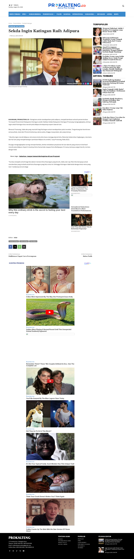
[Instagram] (13, 551)
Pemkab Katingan (27, 23)
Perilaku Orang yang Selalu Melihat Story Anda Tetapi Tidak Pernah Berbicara (113, 58)
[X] (15, 247)
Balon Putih (87, 256)
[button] (123, 6)
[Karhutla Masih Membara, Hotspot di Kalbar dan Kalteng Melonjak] (97, 102)
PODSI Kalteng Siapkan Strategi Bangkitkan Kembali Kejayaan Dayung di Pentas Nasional (114, 82)
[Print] (24, 247)
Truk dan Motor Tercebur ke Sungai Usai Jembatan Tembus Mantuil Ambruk (114, 119)
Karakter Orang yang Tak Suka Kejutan (113, 109)
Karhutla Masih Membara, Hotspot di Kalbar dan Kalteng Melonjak (113, 100)
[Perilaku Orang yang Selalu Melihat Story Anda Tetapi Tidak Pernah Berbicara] (97, 60)
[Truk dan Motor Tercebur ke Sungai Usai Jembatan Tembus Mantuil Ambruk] (97, 121)
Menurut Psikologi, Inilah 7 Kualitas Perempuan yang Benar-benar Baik (113, 30)
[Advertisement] (50, 103)
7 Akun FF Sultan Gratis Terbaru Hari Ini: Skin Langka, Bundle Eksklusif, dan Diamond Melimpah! (113, 68)
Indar (15, 237)
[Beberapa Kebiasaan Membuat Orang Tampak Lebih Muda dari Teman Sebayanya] (97, 41)
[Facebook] (10, 247)
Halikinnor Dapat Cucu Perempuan (22, 256)
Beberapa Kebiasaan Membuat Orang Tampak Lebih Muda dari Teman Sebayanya (112, 40)
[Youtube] (23, 551)
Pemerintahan (17, 23)
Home (10, 23)
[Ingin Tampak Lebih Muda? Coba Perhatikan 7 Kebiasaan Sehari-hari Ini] (97, 93)
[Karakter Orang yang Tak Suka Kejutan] (97, 111)
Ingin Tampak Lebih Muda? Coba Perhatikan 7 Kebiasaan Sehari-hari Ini (114, 91)
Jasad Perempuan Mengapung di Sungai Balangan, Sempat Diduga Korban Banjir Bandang (113, 49)
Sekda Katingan (24, 241)
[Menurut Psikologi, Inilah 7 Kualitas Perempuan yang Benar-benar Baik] (97, 32)
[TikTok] (16, 551)
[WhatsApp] (19, 247)
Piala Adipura (33, 241)
